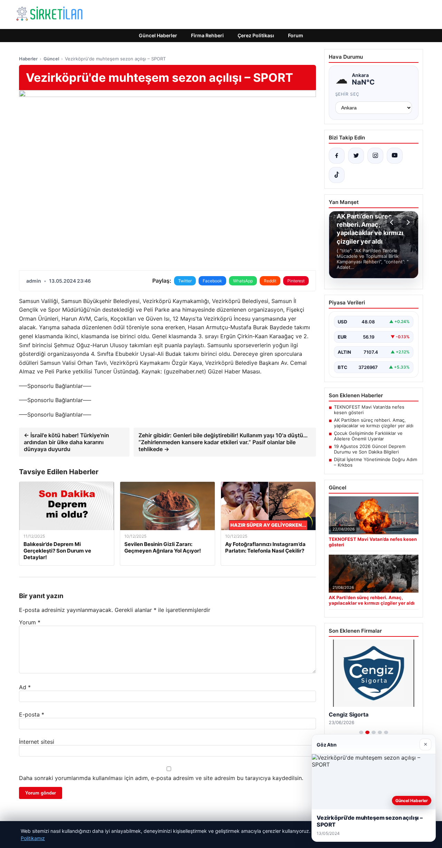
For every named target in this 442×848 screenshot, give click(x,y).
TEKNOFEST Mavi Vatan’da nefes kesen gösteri (369, 409)
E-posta (31, 714)
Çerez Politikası (256, 35)
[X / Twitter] (356, 156)
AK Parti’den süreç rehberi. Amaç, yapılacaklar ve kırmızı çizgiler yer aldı (373, 422)
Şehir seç (347, 94)
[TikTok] (337, 175)
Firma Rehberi (207, 35)
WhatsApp (243, 280)
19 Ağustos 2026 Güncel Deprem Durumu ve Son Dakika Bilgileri (369, 449)
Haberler (28, 58)
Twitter (185, 280)
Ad (25, 687)
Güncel (51, 58)
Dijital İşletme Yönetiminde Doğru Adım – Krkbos (375, 462)
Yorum (29, 622)
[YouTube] (395, 156)
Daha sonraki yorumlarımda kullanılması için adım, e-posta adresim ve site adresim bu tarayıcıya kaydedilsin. (161, 777)
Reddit (270, 280)
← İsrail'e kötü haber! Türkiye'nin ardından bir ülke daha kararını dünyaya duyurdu (66, 442)
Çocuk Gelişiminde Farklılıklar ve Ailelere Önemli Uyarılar (368, 435)
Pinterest (296, 280)
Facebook (212, 280)
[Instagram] (375, 156)
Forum (295, 35)
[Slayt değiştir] (361, 732)
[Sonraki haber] (407, 222)
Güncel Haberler (158, 35)
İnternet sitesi (36, 741)
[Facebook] (337, 156)
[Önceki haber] (392, 222)
